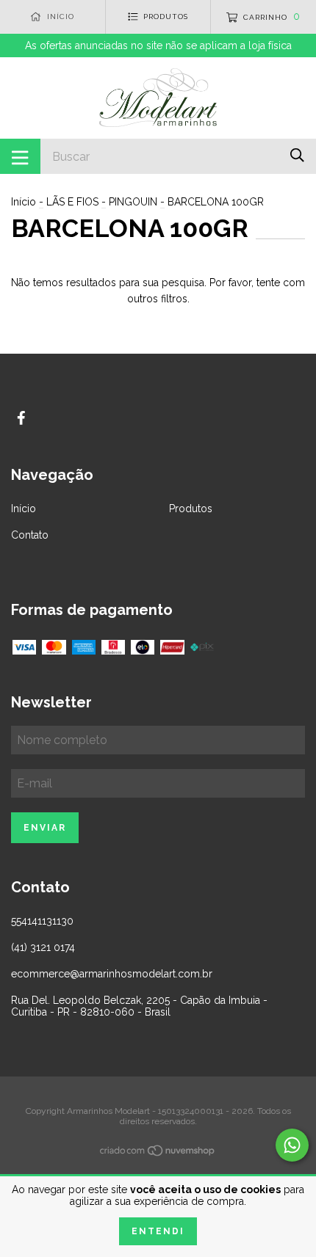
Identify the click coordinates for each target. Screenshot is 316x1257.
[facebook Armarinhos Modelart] (21, 418)
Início (23, 202)
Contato (30, 535)
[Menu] (20, 156)
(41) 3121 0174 (43, 947)
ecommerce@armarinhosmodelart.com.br (111, 974)
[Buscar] (297, 155)
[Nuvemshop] (158, 1153)
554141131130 (42, 921)
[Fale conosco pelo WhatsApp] (292, 1145)
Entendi (158, 1231)
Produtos (190, 508)
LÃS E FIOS (72, 202)
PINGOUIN (133, 202)
